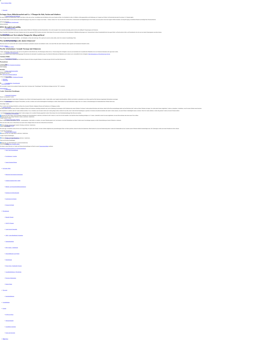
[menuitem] (132, 83)
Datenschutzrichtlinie (43, 146)
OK (1, 88)
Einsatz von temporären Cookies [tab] (7, 96)
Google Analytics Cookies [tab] (5, 118)
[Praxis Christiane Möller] (5, 3)
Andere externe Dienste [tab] (5, 126)
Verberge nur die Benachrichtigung (18, 148)
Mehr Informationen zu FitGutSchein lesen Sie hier (99, 54)
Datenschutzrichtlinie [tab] (4, 144)
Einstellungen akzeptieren (5, 148)
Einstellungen (4, 88)
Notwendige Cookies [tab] (4, 103)
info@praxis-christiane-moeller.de (9, 74)
